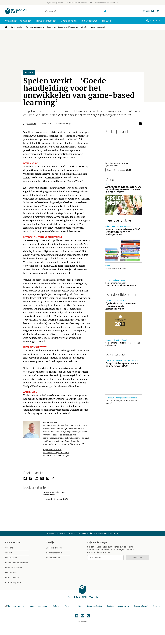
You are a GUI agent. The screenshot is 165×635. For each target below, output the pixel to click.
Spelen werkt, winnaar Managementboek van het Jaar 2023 (121, 284)
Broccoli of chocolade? (115, 268)
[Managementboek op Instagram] (88, 615)
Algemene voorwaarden (39, 606)
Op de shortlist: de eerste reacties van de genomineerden (120, 306)
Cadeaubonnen (53, 558)
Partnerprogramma (13, 582)
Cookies (78, 606)
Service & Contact (141, 606)
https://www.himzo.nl (52, 450)
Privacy (67, 606)
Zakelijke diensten (54, 548)
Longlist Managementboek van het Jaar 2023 (121, 364)
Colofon (56, 606)
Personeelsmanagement (35, 27)
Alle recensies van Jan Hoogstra (57, 455)
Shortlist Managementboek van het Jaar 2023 (121, 401)
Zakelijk (50, 542)
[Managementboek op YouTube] (82, 615)
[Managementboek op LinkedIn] (76, 615)
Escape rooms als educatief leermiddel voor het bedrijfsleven (122, 232)
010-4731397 (155, 21)
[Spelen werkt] (113, 147)
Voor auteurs (11, 572)
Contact (8, 553)
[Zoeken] (105, 11)
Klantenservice (12, 542)
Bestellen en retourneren (16, 563)
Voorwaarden (11, 558)
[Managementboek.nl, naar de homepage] (16, 14)
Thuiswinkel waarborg (16, 606)
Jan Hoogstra (31, 124)
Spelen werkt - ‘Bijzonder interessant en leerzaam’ (122, 344)
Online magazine (16, 27)
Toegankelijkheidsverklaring (118, 606)
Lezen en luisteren (13, 568)
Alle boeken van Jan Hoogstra (56, 452)
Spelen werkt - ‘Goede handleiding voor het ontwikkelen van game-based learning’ (77, 27)
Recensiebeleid (12, 577)
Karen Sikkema (63, 173)
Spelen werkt (52, 177)
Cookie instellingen (94, 606)
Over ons (9, 548)
